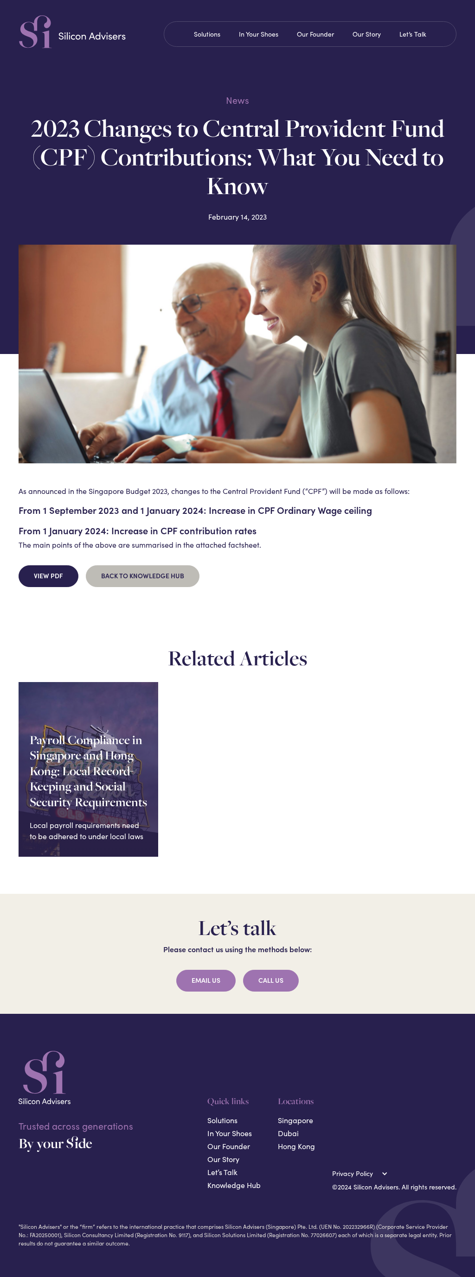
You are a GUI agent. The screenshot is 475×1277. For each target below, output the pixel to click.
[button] (362, 1173)
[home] (87, 32)
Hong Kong (296, 1146)
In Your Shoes (258, 34)
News (237, 100)
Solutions (207, 34)
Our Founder (315, 34)
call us (270, 980)
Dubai (288, 1133)
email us (206, 980)
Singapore (295, 1120)
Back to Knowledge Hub (142, 576)
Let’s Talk (412, 34)
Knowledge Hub (234, 1185)
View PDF (48, 576)
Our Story (367, 34)
